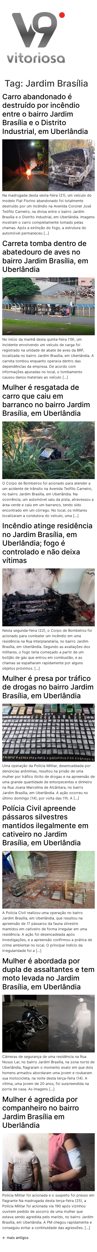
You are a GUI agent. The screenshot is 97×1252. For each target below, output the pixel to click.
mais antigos (15, 1237)
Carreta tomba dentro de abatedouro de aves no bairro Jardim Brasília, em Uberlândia (45, 256)
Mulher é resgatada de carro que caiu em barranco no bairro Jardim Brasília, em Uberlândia (46, 400)
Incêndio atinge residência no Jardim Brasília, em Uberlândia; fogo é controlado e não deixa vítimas (47, 543)
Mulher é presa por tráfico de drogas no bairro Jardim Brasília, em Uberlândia (48, 687)
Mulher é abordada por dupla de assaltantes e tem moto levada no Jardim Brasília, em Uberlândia (48, 973)
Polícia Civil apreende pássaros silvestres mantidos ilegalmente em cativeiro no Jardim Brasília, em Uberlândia (45, 825)
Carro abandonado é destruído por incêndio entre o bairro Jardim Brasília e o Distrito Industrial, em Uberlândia (45, 114)
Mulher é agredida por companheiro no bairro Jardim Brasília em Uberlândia (40, 1112)
